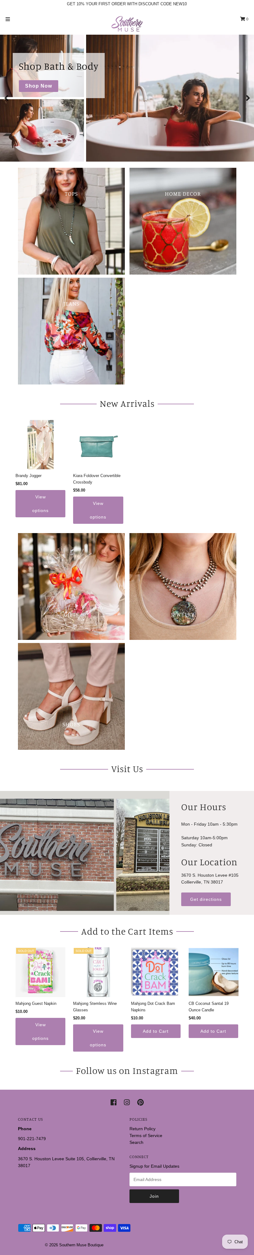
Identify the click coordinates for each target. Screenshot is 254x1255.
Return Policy (142, 1128)
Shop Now (38, 86)
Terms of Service (145, 1135)
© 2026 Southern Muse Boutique (74, 1245)
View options (40, 503)
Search (136, 1142)
